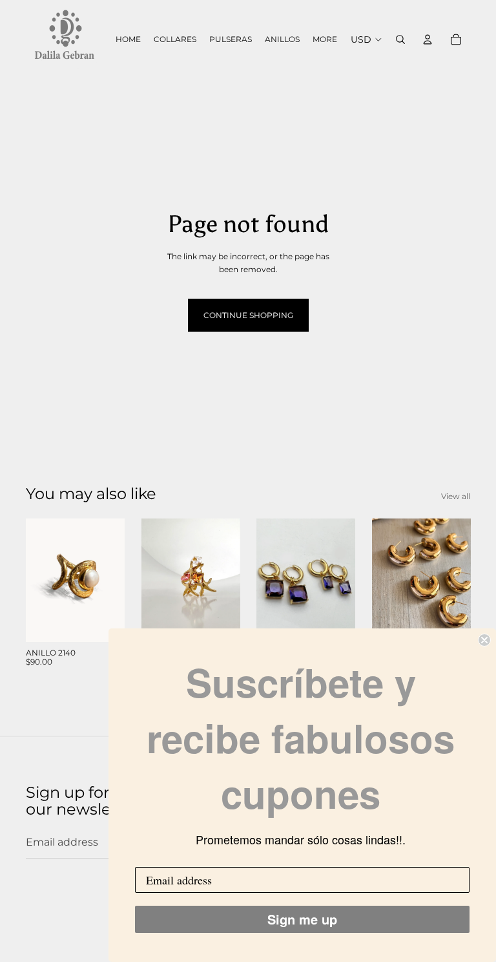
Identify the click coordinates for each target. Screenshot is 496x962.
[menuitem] (325, 40)
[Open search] (400, 39)
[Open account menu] (427, 39)
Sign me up (302, 919)
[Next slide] (114, 580)
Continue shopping (248, 315)
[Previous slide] (36, 580)
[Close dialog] (484, 640)
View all (455, 496)
